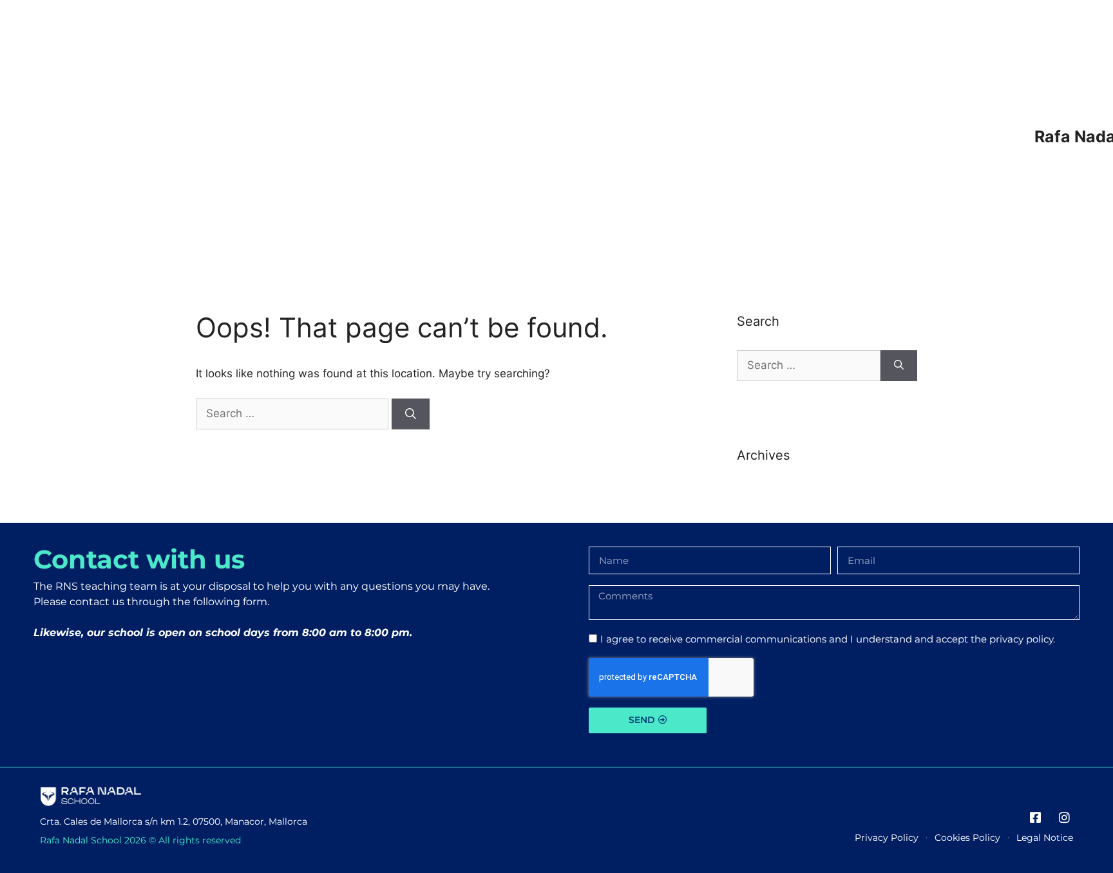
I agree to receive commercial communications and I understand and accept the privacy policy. (827, 639)
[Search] (411, 414)
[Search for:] (294, 413)
